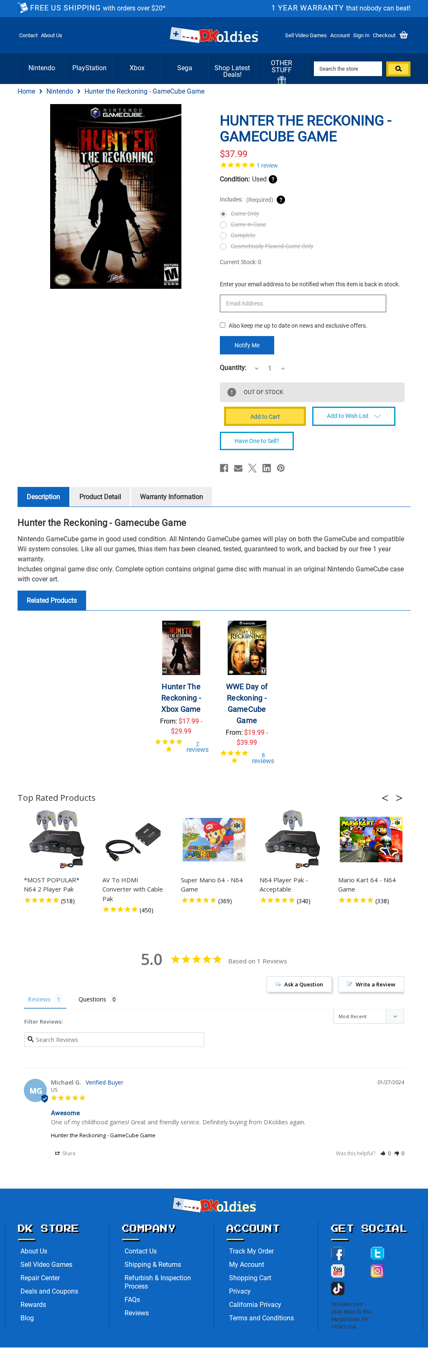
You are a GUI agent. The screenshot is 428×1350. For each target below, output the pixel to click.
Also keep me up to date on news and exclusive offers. (298, 325)
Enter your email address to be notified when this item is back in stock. (310, 284)
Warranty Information (171, 497)
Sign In (361, 35)
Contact (28, 35)
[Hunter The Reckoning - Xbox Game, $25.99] (181, 648)
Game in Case (248, 224)
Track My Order (251, 1251)
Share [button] (68, 1153)
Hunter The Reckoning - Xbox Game (181, 697)
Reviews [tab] (39, 999)
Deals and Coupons (49, 1291)
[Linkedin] (266, 468)
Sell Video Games (306, 35)
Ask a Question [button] (303, 984)
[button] (387, 798)
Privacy (240, 1291)
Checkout (384, 35)
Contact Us (141, 1251)
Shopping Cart (250, 1278)
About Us (51, 35)
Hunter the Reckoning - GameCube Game (103, 1135)
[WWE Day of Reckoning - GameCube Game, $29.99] (247, 648)
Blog (27, 1318)
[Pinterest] (281, 468)
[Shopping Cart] (403, 35)
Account (340, 35)
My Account (246, 1264)
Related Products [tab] (52, 600)
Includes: (246, 199)
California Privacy (255, 1305)
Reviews (137, 1313)
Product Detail (100, 497)
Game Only (245, 213)
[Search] (398, 68)
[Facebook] (224, 468)
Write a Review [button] (375, 984)
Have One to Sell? (256, 441)
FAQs (132, 1300)
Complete (243, 235)
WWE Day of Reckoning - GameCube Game (247, 703)
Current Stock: (240, 262)
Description (43, 497)
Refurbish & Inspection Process (158, 1282)
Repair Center (40, 1278)
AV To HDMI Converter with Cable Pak (132, 889)
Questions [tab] (92, 999)
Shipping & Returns (153, 1264)
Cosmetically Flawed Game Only (272, 246)
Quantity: (233, 367)
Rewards (33, 1305)
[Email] (238, 468)
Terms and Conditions (261, 1318)
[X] (252, 468)
